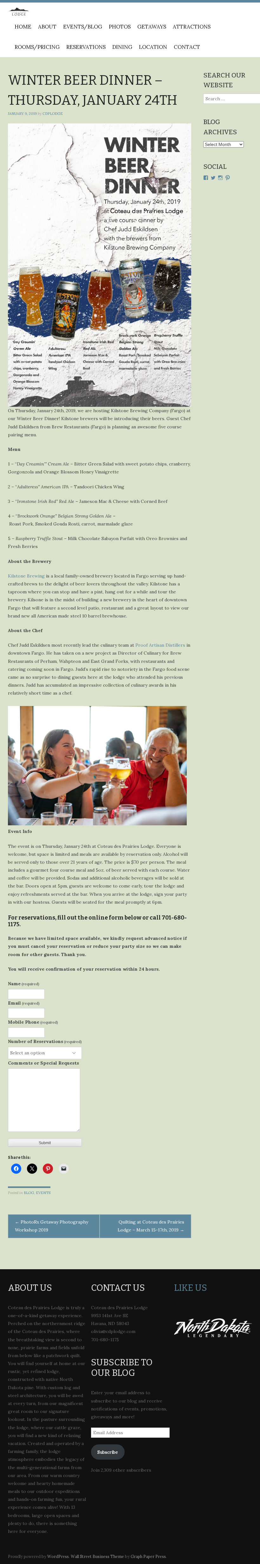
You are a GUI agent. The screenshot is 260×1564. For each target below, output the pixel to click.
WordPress (58, 1556)
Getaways (151, 26)
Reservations (86, 46)
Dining (122, 46)
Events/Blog (82, 26)
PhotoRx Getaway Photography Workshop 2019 (51, 1226)
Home (23, 26)
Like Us (190, 1288)
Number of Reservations (45, 1041)
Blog (29, 1193)
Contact (187, 46)
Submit (45, 1143)
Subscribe (107, 1452)
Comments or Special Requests (43, 1063)
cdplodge (52, 113)
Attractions (192, 26)
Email (24, 1003)
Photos (120, 26)
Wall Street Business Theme (97, 1556)
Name (23, 984)
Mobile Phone (33, 1022)
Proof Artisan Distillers (160, 645)
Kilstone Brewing (26, 576)
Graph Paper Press (148, 1556)
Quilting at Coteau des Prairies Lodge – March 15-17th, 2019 (151, 1226)
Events (43, 1193)
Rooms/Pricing (37, 46)
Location (153, 46)
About (47, 26)
